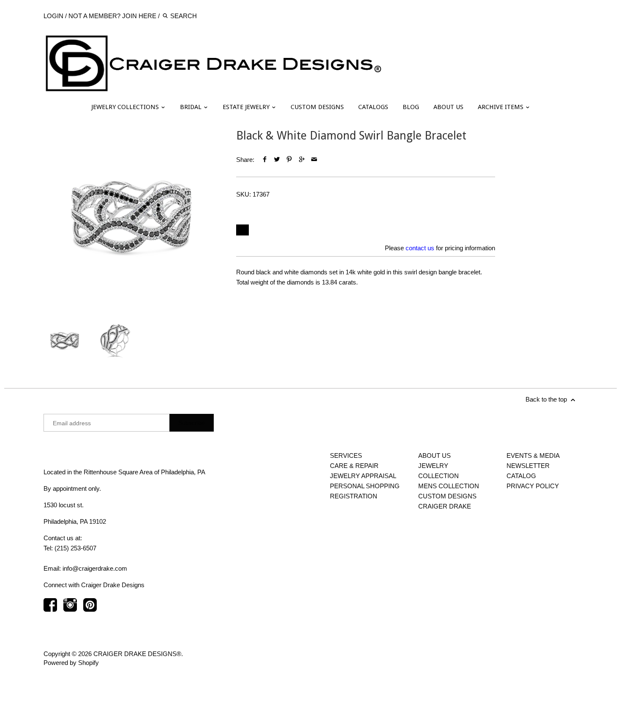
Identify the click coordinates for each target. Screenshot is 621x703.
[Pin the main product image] (289, 159)
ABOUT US (448, 107)
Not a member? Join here (112, 15)
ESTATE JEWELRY (247, 107)
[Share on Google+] (302, 159)
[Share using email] (314, 159)
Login (53, 15)
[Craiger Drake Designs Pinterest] (90, 609)
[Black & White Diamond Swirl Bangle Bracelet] (132, 217)
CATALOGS (373, 107)
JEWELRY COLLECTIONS (126, 107)
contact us (420, 248)
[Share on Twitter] (277, 159)
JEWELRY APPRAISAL (363, 475)
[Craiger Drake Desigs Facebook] (50, 609)
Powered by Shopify (71, 662)
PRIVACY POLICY (533, 486)
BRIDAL (191, 107)
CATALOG (521, 475)
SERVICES (346, 455)
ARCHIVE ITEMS (501, 107)
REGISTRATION (353, 496)
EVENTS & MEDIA (533, 455)
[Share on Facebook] (265, 159)
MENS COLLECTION (448, 486)
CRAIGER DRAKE (444, 506)
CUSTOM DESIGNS (317, 107)
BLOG (411, 107)
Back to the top (547, 399)
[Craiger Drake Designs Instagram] (70, 609)
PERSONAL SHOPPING (365, 486)
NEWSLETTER (528, 465)
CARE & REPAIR (354, 465)
